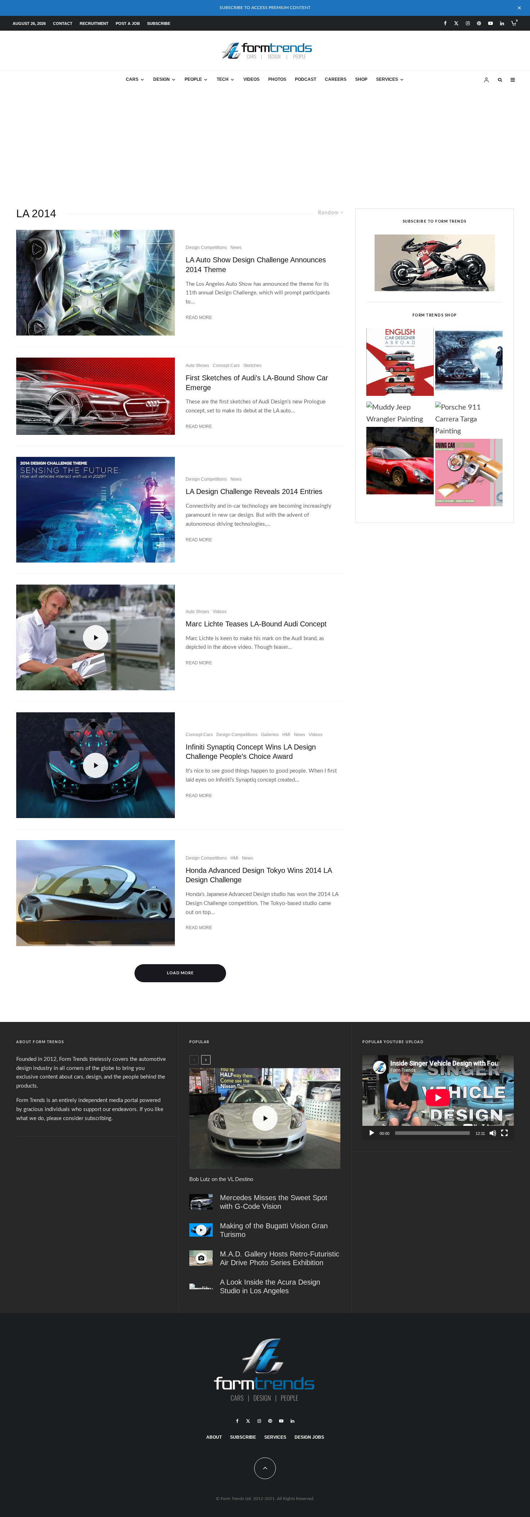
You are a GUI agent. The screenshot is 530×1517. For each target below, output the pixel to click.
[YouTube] (490, 23)
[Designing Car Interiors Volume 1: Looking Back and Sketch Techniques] (469, 474)
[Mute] (492, 1133)
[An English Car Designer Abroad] (400, 364)
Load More (180, 973)
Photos (277, 79)
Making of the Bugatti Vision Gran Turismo (274, 1230)
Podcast (305, 79)
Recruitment (94, 23)
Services (387, 79)
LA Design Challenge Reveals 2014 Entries (254, 491)
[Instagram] (467, 23)
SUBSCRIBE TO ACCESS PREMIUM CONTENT (265, 7)
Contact (62, 23)
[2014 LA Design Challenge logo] (95, 510)
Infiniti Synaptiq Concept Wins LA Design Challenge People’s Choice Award (251, 752)
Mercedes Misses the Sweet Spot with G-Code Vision (273, 1202)
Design (161, 79)
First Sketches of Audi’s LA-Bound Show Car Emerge (257, 383)
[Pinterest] (479, 23)
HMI (286, 734)
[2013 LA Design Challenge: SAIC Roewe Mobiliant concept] (95, 283)
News (236, 247)
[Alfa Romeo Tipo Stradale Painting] (400, 462)
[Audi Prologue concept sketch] (95, 396)
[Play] (371, 1133)
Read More (199, 317)
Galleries (270, 734)
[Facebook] (445, 23)
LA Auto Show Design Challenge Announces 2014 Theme (256, 265)
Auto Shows (197, 365)
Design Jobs (309, 1437)
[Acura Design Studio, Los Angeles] (201, 1286)
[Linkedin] (502, 23)
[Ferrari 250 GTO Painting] (469, 364)
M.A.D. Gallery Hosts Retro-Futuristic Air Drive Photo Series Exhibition (279, 1258)
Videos (251, 79)
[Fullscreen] (504, 1133)
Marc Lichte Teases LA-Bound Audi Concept (256, 624)
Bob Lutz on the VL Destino (221, 1179)
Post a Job (128, 23)
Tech (223, 79)
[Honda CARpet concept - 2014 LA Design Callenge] (95, 893)
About (214, 1437)
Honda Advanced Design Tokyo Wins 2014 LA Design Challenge (259, 875)
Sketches (252, 365)
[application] (438, 1097)
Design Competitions (206, 247)
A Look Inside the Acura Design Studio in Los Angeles (270, 1286)
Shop (361, 79)
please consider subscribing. (80, 1118)
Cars (132, 79)
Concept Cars (226, 365)
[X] (456, 23)
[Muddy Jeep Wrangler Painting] (400, 413)
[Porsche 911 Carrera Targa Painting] (469, 420)
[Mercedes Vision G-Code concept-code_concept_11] (201, 1202)
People (193, 79)
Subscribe (158, 23)
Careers (335, 79)
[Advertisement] (265, 143)
